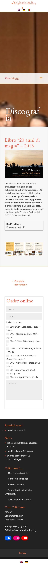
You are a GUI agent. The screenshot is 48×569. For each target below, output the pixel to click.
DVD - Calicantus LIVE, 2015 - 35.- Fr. (22, 336)
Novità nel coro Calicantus (20, 451)
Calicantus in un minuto (19, 499)
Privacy (22, 553)
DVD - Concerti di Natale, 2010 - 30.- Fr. (23, 365)
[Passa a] (19, 10)
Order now (32, 403)
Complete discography (20, 283)
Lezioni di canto (16, 484)
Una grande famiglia (18, 473)
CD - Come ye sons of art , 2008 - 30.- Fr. (21, 372)
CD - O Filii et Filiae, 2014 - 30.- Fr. (23, 343)
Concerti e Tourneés (18, 479)
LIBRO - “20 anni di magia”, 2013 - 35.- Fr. (23, 350)
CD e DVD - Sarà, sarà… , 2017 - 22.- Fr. (23, 329)
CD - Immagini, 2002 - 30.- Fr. (24, 377)
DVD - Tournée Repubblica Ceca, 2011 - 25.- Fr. (21, 357)
